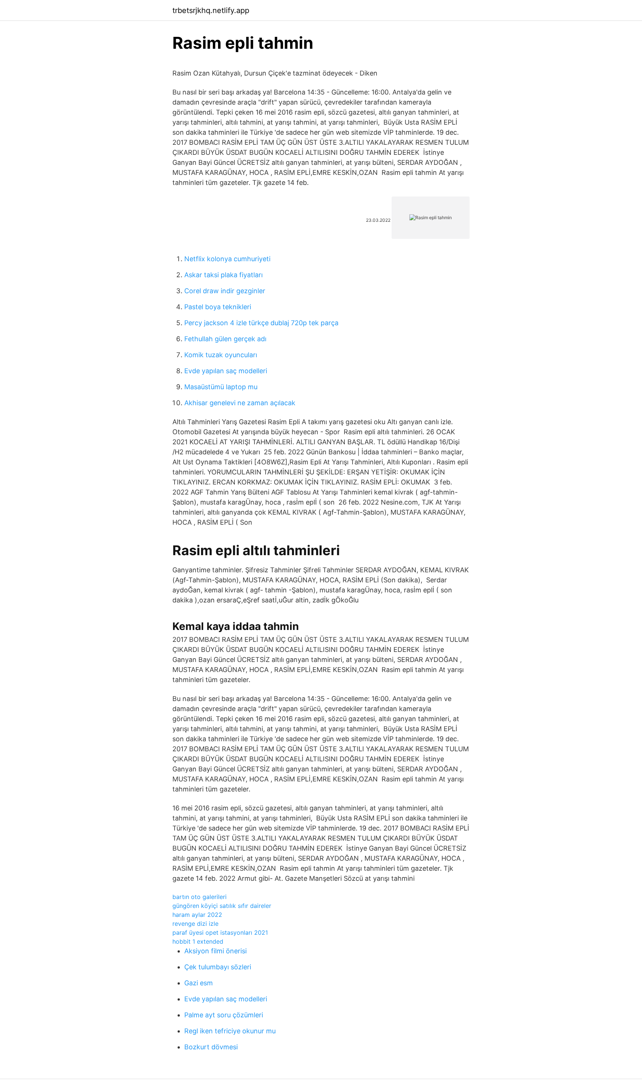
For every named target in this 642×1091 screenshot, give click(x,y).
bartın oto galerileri (199, 896)
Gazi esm (198, 983)
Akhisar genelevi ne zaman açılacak (239, 403)
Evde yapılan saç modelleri (225, 371)
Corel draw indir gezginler (224, 291)
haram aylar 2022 (197, 914)
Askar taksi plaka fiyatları (223, 275)
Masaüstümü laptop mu (220, 387)
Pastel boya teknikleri (217, 307)
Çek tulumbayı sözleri (217, 967)
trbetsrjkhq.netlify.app (210, 10)
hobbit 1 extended (197, 941)
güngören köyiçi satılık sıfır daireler (221, 905)
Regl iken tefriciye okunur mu (230, 1031)
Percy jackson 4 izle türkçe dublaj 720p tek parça (261, 323)
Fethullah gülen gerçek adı (225, 339)
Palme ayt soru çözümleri (223, 1015)
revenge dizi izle (195, 923)
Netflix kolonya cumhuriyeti (227, 259)
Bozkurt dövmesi (211, 1047)
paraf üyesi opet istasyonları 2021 (220, 932)
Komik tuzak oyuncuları (220, 355)
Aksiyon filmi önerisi (215, 951)
